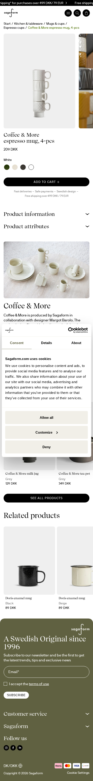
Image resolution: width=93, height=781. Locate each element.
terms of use (39, 684)
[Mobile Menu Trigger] (68, 13)
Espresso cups (14, 27)
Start (7, 23)
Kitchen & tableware (28, 23)
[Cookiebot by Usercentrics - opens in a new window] (68, 330)
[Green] (7, 167)
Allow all (46, 417)
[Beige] (15, 167)
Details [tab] (46, 342)
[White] (31, 167)
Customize (43, 432)
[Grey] (23, 167)
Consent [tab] (16, 342)
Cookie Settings (78, 772)
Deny (46, 447)
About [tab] (76, 342)
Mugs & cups (55, 23)
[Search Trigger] (77, 13)
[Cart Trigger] (86, 13)
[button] (46, 214)
